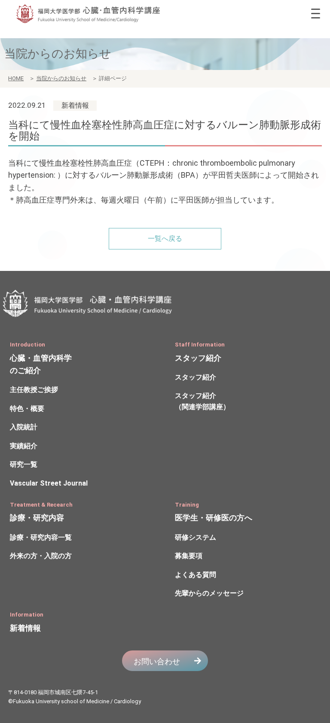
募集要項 (188, 556)
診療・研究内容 (37, 517)
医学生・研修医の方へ (213, 517)
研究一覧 (23, 464)
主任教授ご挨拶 (34, 390)
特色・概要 (27, 408)
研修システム (195, 537)
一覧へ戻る (165, 238)
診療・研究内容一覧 (41, 537)
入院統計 (23, 427)
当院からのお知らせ (61, 78)
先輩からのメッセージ (209, 593)
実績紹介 (23, 446)
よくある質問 (195, 575)
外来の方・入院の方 (41, 556)
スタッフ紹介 (198, 357)
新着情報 (25, 627)
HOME (16, 78)
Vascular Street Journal (49, 483)
